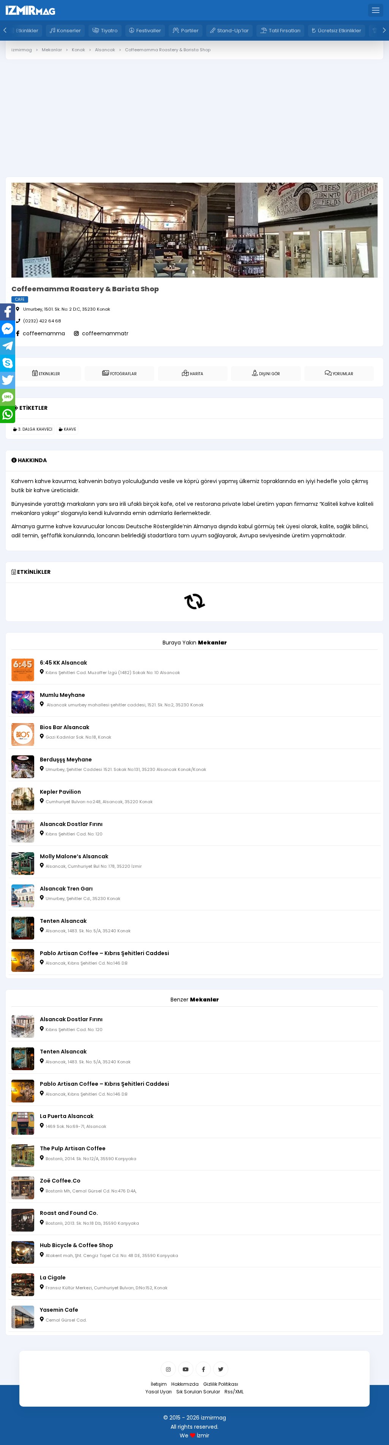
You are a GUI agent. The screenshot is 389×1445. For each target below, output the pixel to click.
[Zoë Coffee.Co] (22, 1187)
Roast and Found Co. (69, 1213)
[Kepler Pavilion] (22, 798)
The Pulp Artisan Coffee (73, 1148)
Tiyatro (109, 30)
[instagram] (168, 1369)
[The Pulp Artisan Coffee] (22, 1155)
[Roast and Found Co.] (22, 1220)
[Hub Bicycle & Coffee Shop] (22, 1252)
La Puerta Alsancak (66, 1116)
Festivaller (148, 30)
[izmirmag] (30, 10)
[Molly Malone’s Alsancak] (22, 863)
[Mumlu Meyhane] (22, 701)
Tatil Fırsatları (284, 30)
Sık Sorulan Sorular (198, 1391)
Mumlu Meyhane (62, 695)
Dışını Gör (269, 374)
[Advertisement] (194, 141)
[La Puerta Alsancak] (22, 1123)
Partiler (190, 30)
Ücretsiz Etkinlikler (339, 30)
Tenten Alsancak (63, 921)
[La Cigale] (22, 1284)
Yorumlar (342, 374)
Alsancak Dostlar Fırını (71, 824)
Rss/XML (234, 1391)
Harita (196, 374)
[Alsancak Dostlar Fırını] (22, 830)
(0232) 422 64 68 (42, 321)
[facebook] (203, 1369)
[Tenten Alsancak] (22, 927)
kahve (69, 429)
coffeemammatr (104, 333)
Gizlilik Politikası (220, 1384)
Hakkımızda (185, 1384)
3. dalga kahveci (34, 429)
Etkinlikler (27, 30)
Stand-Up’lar (233, 30)
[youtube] (185, 1369)
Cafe (19, 299)
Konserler (69, 30)
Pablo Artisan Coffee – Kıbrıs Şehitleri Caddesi (104, 953)
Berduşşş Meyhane (66, 759)
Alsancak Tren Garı (66, 888)
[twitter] (220, 1369)
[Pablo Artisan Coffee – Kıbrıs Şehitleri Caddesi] (22, 959)
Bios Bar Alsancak (64, 727)
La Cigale (53, 1277)
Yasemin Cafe (59, 1310)
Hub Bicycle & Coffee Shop (76, 1245)
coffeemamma (43, 333)
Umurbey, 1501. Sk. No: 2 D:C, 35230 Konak (66, 309)
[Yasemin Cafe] (22, 1316)
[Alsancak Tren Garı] (22, 895)
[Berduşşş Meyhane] (22, 766)
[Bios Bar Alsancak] (22, 734)
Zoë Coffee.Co (60, 1180)
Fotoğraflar (123, 374)
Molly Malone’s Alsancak (74, 856)
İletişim (159, 1384)
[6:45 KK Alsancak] (22, 669)
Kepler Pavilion (60, 792)
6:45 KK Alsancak (63, 662)
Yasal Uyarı (158, 1391)
